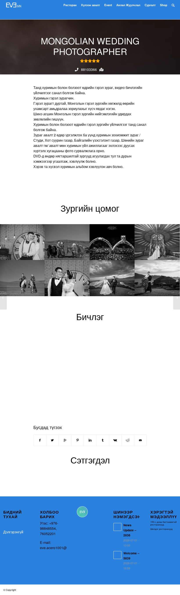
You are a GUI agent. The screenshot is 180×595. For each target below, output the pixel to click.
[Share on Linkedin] (90, 440)
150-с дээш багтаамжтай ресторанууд (163, 523)
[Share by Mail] (140, 440)
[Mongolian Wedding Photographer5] (22, 278)
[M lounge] (3, 297)
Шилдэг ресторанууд (161, 528)
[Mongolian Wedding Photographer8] (157, 278)
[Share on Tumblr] (103, 440)
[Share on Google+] (65, 440)
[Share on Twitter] (52, 440)
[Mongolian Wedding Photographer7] (112, 278)
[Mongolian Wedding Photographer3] (112, 242)
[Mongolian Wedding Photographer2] (67, 242)
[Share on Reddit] (128, 440)
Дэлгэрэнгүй (13, 531)
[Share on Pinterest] (77, 440)
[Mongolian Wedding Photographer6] (67, 278)
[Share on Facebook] (40, 440)
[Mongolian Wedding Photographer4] (157, 242)
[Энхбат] (176, 297)
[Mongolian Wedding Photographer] (22, 242)
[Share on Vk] (115, 440)
